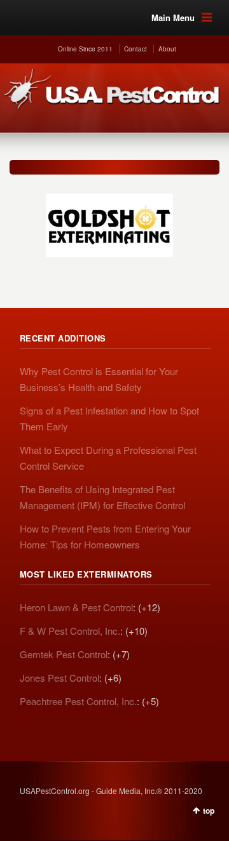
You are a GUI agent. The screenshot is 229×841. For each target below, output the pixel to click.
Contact (135, 48)
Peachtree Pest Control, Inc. (78, 701)
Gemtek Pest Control (64, 654)
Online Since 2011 (85, 48)
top (208, 810)
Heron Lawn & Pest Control (76, 607)
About (167, 48)
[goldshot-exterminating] (109, 219)
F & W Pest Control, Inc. (70, 630)
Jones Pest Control (59, 677)
